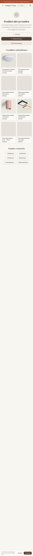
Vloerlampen (22, 153)
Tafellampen (10, 158)
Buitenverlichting (23, 162)
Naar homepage (17, 43)
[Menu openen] (2, 5)
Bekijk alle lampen (17, 38)
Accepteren (27, 553)
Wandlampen (22, 158)
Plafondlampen (9, 162)
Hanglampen (10, 153)
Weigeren (20, 553)
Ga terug (17, 34)
